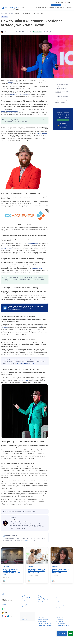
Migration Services (26, 596)
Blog (22, 7)
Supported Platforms (26, 598)
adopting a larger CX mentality (9, 111)
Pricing (23, 600)
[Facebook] (3, 616)
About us (58, 596)
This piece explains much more (25, 363)
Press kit (40, 602)
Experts (58, 598)
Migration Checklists (44, 600)
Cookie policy (59, 621)
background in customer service (19, 94)
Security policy (60, 617)
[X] (47, 32)
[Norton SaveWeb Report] (5, 612)
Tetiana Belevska (14, 520)
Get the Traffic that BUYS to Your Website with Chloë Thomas (61, 570)
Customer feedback (41, 133)
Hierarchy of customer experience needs (62, 91)
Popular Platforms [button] (26, 606)
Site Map (40, 604)
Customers (41, 617)
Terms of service (60, 623)
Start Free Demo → (62, 120)
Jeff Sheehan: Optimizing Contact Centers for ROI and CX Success (36, 570)
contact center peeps (33, 243)
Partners (23, 617)
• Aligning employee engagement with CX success (64, 87)
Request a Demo (59, 2)
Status (40, 606)
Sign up (63, 633)
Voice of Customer (23, 380)
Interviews (4, 16)
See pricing (63, 123)
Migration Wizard (29, 540)
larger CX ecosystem (6, 248)
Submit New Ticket (61, 606)
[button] (39, 7)
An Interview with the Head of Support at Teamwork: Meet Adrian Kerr (11, 571)
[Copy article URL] (50, 32)
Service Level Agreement (63, 625)
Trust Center (59, 608)
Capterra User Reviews (44, 623)
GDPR (57, 602)
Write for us (24, 619)
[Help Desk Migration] (3, 594)
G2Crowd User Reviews (44, 625)
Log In (51, 2)
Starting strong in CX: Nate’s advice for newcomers (62, 101)
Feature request (42, 621)
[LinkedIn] (45, 32)
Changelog (24, 604)
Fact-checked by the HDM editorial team (12, 511)
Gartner (10, 82)
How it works (24, 602)
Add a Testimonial (43, 619)
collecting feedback (37, 268)
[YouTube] (5, 616)
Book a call (67, 5)
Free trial (56, 5)
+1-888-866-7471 (5, 604)
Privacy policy (60, 619)
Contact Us (59, 600)
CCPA (57, 604)
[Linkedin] (8, 616)
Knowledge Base (42, 598)
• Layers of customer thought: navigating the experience (62, 96)
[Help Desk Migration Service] (4, 536)
